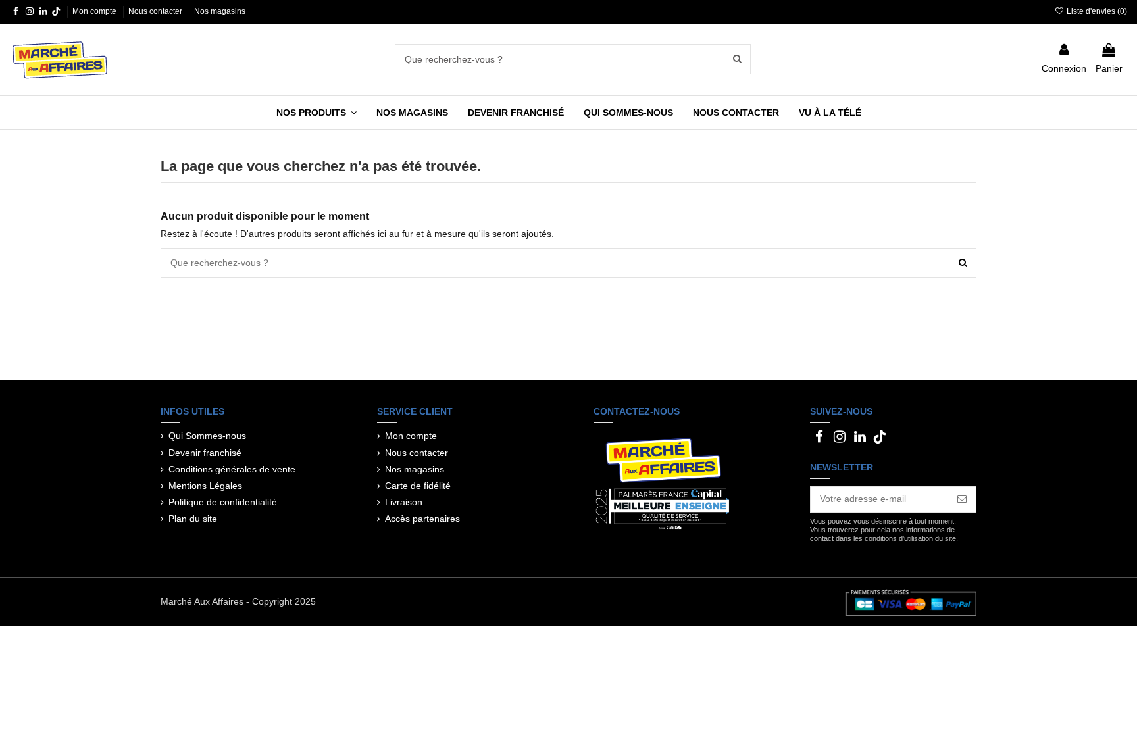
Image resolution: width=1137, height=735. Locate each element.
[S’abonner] (962, 499)
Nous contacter (156, 11)
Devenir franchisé (204, 452)
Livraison (403, 502)
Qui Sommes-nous (207, 435)
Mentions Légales (205, 485)
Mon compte (95, 11)
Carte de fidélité (418, 485)
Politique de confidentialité (222, 502)
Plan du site (192, 518)
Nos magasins (219, 11)
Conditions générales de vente (231, 469)
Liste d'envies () (1096, 11)
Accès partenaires (422, 518)
